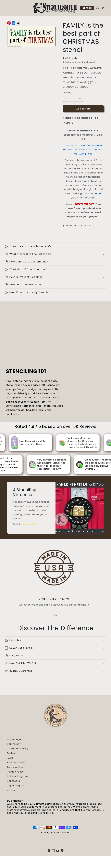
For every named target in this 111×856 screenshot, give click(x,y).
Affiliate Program (17, 776)
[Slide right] (62, 615)
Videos (11, 790)
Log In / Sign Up (16, 785)
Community (14, 744)
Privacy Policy (15, 771)
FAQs (10, 758)
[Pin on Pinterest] (9, 23)
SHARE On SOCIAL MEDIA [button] (78, 225)
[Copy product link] (18, 23)
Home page (14, 739)
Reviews (11, 753)
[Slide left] (49, 615)
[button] (6, 8)
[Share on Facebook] (13, 23)
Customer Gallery (17, 748)
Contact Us (14, 781)
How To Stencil (16, 762)
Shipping (67, 62)
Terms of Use (15, 767)
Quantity (67, 92)
